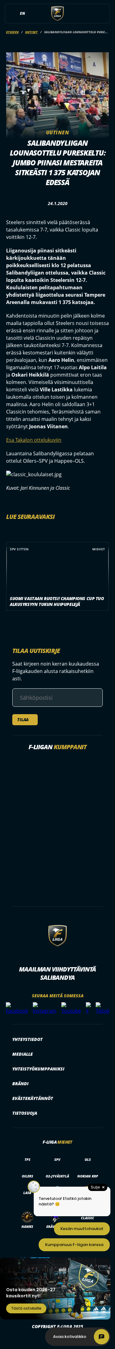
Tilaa (23, 719)
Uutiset (31, 32)
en (22, 13)
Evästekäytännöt (32, 1098)
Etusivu (12, 32)
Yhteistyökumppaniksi (38, 1069)
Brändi (20, 1083)
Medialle (22, 1054)
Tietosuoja (24, 1113)
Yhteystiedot (27, 1039)
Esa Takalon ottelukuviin (33, 440)
